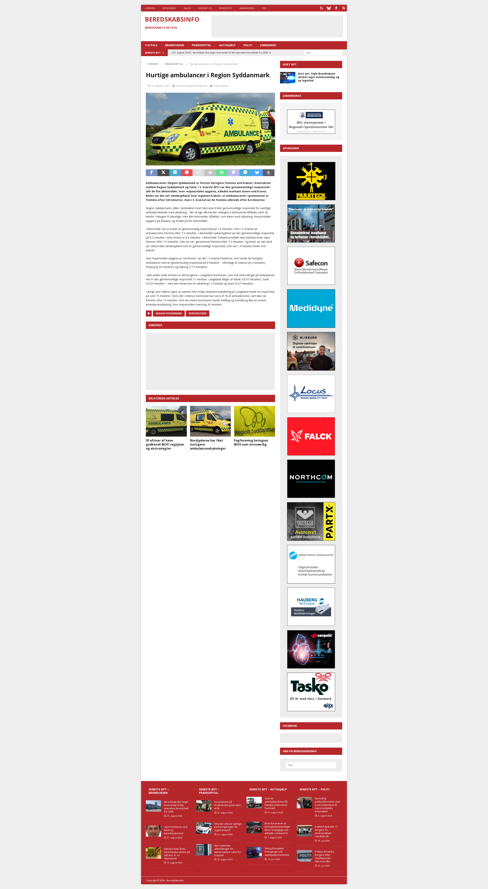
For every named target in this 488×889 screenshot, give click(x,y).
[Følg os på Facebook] (336, 8)
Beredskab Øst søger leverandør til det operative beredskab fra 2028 (176, 806)
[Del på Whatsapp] (222, 172)
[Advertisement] (277, 25)
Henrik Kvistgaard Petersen (191, 85)
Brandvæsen (174, 45)
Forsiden (150, 8)
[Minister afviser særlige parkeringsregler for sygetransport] (203, 828)
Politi (247, 45)
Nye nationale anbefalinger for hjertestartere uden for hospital (227, 850)
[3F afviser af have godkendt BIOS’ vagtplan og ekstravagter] (166, 421)
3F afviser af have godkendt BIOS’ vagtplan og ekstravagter (165, 444)
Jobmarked (268, 45)
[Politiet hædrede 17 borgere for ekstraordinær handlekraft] (304, 831)
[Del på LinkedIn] (175, 172)
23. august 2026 (174, 815)
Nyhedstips (225, 8)
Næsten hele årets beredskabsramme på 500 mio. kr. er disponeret (177, 853)
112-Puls (151, 45)
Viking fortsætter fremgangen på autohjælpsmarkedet (277, 852)
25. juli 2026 (324, 865)
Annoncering (247, 8)
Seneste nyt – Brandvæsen (159, 791)
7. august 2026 (275, 837)
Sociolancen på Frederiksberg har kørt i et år (227, 805)
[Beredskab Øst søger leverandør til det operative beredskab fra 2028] (153, 806)
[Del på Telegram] (245, 172)
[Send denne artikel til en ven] (198, 172)
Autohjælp (227, 45)
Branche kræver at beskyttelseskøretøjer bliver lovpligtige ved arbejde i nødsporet (277, 828)
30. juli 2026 (324, 840)
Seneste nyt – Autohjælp (268, 789)
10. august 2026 (275, 812)
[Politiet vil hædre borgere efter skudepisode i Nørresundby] (304, 856)
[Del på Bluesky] (257, 172)
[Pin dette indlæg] (187, 172)
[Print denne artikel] (210, 172)
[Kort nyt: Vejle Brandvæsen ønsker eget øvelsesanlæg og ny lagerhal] (287, 77)
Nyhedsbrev (169, 8)
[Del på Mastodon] (233, 172)
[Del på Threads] (268, 172)
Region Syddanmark (169, 313)
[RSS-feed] (321, 8)
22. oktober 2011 (160, 85)
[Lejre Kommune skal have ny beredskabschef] (153, 831)
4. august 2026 (325, 815)
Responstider (197, 313)
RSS (264, 8)
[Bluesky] (328, 8)
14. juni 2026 (274, 859)
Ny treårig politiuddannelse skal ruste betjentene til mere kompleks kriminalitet (327, 805)
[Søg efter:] (323, 52)
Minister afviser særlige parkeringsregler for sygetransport (228, 827)
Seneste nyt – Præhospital (209, 791)
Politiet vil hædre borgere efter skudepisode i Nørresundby (324, 856)
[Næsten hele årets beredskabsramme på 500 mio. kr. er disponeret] (153, 853)
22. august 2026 (225, 812)
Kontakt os (205, 8)
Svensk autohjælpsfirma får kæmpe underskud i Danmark (276, 803)
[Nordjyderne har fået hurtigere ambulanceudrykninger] (210, 421)
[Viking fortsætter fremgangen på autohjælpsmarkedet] (254, 852)
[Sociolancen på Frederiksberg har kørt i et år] (203, 806)
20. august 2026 (225, 859)
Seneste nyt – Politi (314, 789)
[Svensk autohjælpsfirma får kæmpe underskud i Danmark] (254, 802)
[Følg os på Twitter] (343, 8)
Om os (187, 8)
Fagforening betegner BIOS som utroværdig (251, 442)
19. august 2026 (174, 862)
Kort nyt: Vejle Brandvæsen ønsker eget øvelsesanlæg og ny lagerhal (318, 77)
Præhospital (201, 45)
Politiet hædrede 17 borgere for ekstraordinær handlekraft (326, 831)
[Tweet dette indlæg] (163, 172)
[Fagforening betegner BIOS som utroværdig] (254, 421)
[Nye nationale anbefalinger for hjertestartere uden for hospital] (203, 849)
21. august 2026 (174, 837)
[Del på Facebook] (151, 172)
